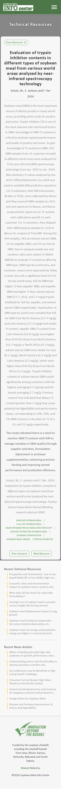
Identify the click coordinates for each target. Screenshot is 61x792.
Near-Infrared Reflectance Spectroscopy (29, 527)
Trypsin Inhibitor (43, 539)
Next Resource (42, 553)
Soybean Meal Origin (18, 539)
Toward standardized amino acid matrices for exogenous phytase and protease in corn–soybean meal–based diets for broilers (32, 691)
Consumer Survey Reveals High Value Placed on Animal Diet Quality (30, 681)
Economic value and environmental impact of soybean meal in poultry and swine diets (31, 585)
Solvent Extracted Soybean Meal (28, 531)
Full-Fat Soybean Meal (28, 524)
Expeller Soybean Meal (29, 520)
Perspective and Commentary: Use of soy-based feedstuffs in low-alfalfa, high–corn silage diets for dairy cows (32, 576)
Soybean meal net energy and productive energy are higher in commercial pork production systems (32, 631)
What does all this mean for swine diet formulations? (31, 594)
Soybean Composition (29, 535)
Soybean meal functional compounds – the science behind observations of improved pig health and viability (31, 622)
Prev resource (19, 553)
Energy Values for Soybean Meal (27, 698)
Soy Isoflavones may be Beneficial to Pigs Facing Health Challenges (32, 672)
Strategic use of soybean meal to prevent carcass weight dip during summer (32, 603)
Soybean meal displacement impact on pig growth (33, 613)
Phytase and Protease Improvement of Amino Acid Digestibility (31, 706)
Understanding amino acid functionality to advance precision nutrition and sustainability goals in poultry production (33, 663)
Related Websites (30, 768)
